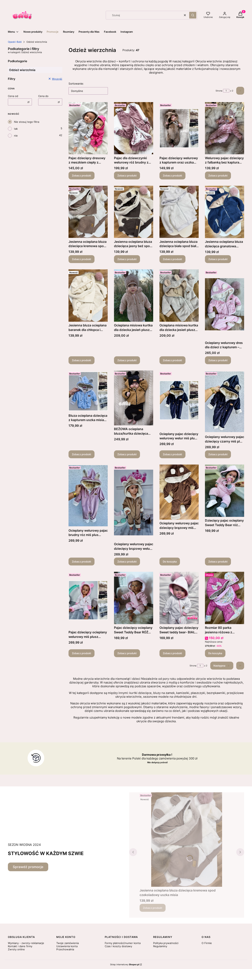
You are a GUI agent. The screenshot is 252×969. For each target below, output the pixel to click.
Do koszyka (170, 561)
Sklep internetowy (124, 964)
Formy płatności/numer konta (123, 943)
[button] (192, 15)
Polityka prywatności (165, 943)
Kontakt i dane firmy (20, 946)
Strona (219, 90)
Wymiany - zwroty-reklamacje (26, 943)
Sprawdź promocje (28, 867)
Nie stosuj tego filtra (26, 121)
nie (16, 135)
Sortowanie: (76, 83)
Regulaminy (160, 946)
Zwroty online (16, 949)
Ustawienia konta (67, 946)
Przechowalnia (65, 949)
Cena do (43, 96)
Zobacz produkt (81, 175)
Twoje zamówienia (67, 943)
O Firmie (207, 943)
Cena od (13, 96)
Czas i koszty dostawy (118, 946)
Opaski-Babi (15, 41)
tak (16, 128)
